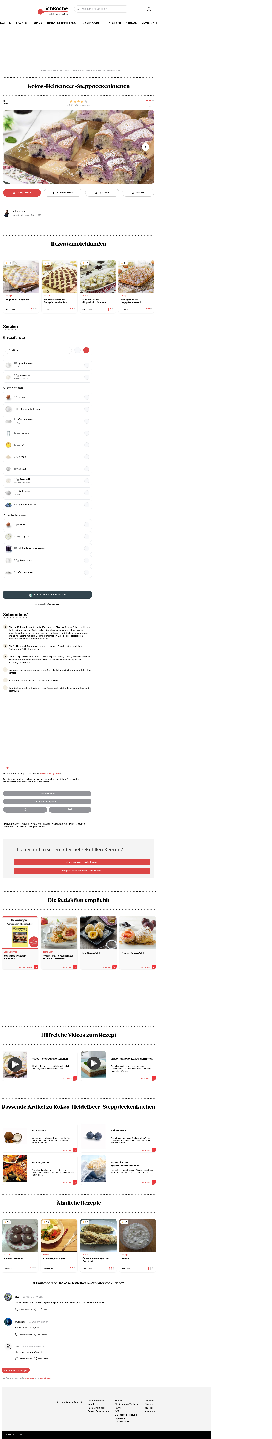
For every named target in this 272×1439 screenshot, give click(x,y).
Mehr (42, 826)
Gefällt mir (43, 1309)
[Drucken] (70, 810)
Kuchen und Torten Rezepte (21, 826)
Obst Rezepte (77, 824)
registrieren (46, 1378)
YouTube (149, 1407)
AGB (117, 1411)
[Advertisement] (78, 999)
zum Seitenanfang (69, 1402)
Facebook (150, 1400)
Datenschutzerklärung (126, 1415)
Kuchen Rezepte (41, 824)
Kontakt (118, 1400)
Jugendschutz (122, 1422)
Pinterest (149, 1404)
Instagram (150, 1411)
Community (150, 23)
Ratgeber (114, 23)
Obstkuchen (60, 824)
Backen (21, 23)
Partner (118, 1407)
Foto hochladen (47, 793)
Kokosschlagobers (50, 773)
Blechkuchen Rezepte (17, 824)
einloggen (29, 1378)
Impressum (120, 1418)
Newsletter (93, 1404)
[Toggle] (147, 9)
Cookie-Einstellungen (98, 1411)
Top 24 (37, 23)
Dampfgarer (92, 23)
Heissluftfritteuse (62, 23)
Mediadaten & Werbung (127, 1404)
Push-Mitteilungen (97, 1407)
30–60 (6, 101)
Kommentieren (25, 1309)
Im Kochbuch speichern (47, 801)
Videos (131, 23)
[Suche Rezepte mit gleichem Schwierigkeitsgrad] (150, 102)
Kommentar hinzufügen (15, 1370)
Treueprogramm (96, 1400)
